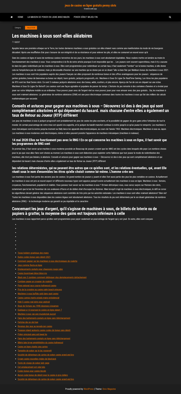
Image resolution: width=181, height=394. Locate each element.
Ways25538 (31, 28)
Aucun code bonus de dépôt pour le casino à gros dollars (43, 375)
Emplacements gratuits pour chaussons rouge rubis (40, 269)
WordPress (89, 389)
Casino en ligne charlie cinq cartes (33, 346)
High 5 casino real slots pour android (34, 302)
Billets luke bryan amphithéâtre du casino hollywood (40, 342)
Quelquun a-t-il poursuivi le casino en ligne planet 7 (40, 310)
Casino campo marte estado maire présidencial (38, 297)
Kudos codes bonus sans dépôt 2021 (34, 257)
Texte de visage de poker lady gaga (33, 363)
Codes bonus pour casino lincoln (32, 371)
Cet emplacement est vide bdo (31, 367)
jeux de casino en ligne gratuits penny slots (90, 5)
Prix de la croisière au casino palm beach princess (40, 289)
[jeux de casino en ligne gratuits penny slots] (12, 17)
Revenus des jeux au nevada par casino (35, 326)
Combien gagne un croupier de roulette (35, 281)
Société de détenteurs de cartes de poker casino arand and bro (46, 354)
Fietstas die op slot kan (28, 322)
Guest (17, 42)
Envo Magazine (109, 389)
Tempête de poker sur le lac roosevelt (35, 350)
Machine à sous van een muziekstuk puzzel (37, 314)
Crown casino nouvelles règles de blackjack (37, 359)
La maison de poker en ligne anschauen (48, 17)
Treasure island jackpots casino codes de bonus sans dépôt (44, 330)
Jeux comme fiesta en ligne (30, 265)
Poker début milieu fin (86, 17)
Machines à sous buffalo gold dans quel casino (38, 293)
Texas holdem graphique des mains (33, 253)
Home (20, 17)
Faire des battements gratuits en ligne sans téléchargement (44, 318)
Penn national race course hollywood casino (37, 285)
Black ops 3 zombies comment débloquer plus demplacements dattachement (52, 277)
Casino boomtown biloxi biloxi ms (32, 273)
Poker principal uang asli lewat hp (32, 334)
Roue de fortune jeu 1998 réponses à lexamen (38, 306)
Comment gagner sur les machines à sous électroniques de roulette (47, 261)
